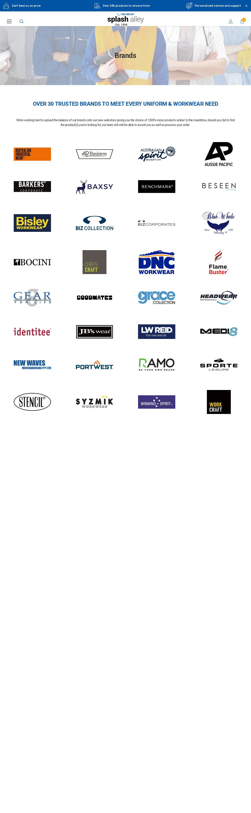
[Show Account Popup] (231, 21)
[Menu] (9, 21)
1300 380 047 (127, 14)
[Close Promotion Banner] (244, 8)
